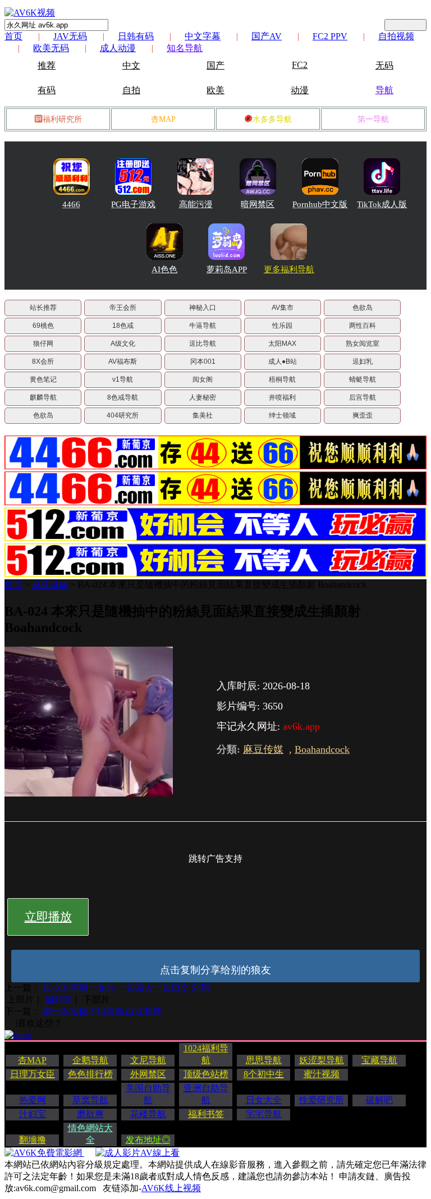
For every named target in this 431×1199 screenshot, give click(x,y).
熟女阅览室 (362, 343)
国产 (215, 65)
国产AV (266, 36)
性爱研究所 (321, 1100)
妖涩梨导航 (321, 1060)
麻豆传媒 (263, 749)
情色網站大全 (90, 1134)
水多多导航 (272, 119)
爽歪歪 (362, 415)
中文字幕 (203, 36)
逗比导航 (202, 343)
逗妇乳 (362, 361)
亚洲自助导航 (206, 1094)
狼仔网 (43, 343)
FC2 (300, 65)
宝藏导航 (379, 1060)
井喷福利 (282, 397)
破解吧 (379, 1100)
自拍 (131, 90)
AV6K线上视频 (171, 1188)
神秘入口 (202, 308)
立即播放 (48, 916)
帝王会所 (122, 308)
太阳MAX (282, 343)
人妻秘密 (202, 397)
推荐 (47, 65)
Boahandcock (322, 749)
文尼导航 (148, 1060)
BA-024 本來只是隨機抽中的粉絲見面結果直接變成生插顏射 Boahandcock (221, 584)
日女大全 (264, 1100)
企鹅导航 (90, 1060)
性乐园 (282, 326)
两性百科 (362, 326)
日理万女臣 (32, 1074)
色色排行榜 (90, 1074)
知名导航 (185, 48)
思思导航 (264, 1060)
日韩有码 (136, 36)
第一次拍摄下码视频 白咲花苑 (101, 1011)
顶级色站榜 (206, 1074)
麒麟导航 (43, 397)
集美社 (202, 415)
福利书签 (206, 1114)
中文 (131, 65)
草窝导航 (90, 1100)
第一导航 (373, 119)
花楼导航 (148, 1114)
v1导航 (122, 379)
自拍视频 (396, 36)
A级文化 (123, 343)
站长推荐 (43, 308)
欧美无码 (51, 48)
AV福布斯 (122, 361)
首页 (13, 36)
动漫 (300, 90)
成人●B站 (282, 361)
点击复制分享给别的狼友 (215, 970)
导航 (384, 90)
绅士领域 (282, 415)
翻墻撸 (32, 1140)
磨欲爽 (90, 1114)
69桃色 (43, 326)
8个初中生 (264, 1074)
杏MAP (163, 119)
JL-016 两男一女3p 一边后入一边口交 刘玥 (124, 987)
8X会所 (43, 361)
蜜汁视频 (322, 1074)
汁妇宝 (32, 1114)
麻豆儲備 (50, 584)
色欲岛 (362, 308)
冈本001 (203, 361)
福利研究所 (62, 119)
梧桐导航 (282, 379)
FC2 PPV (330, 36)
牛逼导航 (202, 326)
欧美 (215, 90)
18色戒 (123, 326)
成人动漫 (118, 48)
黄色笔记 (43, 379)
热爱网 (32, 1100)
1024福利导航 (206, 1054)
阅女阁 (202, 379)
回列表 (58, 999)
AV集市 (283, 308)
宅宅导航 (264, 1114)
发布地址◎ (148, 1140)
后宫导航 (362, 397)
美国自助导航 (148, 1094)
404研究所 (123, 415)
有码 (47, 90)
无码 (384, 65)
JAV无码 (70, 36)
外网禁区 (148, 1074)
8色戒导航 (122, 397)
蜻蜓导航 (362, 379)
